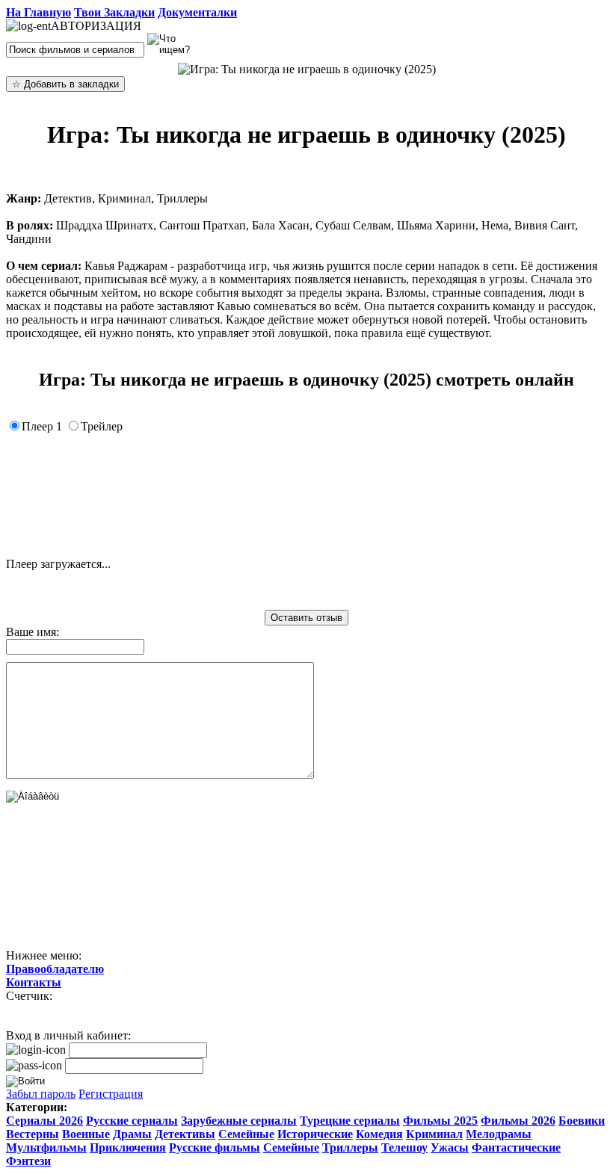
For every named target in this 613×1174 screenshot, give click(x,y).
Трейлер (102, 426)
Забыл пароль (41, 1093)
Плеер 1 (42, 426)
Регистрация (110, 1093)
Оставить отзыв (306, 617)
